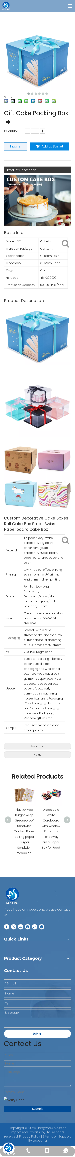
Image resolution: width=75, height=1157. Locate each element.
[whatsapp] (41, 926)
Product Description (21, 170)
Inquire (15, 146)
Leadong (40, 1140)
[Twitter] (13, 926)
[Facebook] (6, 926)
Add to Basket (52, 146)
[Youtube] (20, 926)
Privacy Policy (29, 1136)
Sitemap (49, 1136)
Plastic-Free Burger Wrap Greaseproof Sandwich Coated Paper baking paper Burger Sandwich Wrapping (24, 831)
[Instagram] (27, 926)
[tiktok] (34, 926)
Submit (38, 1034)
